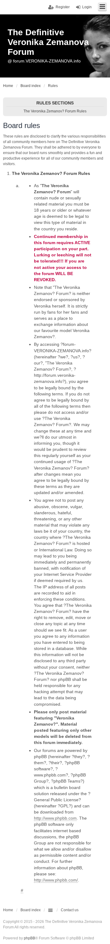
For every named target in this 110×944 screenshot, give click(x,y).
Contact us (70, 910)
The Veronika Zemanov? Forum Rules (55, 111)
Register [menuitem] (63, 7)
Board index (30, 910)
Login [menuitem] (87, 7)
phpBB (29, 938)
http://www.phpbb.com (55, 818)
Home (8, 910)
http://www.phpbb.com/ (56, 880)
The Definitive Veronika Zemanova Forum (48, 42)
